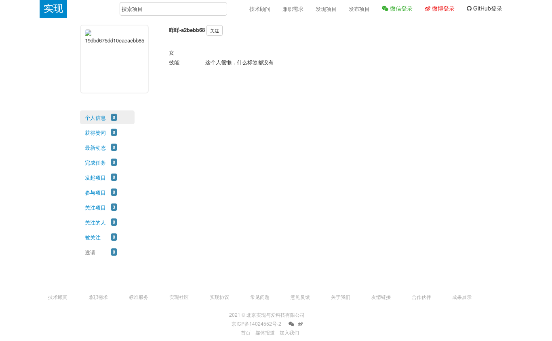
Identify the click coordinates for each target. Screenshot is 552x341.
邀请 (90, 252)
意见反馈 (300, 296)
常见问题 (260, 296)
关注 (214, 30)
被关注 (93, 237)
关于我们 (340, 296)
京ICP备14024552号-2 (256, 323)
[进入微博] (300, 324)
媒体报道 (265, 332)
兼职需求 (292, 9)
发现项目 (326, 9)
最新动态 (95, 147)
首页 (246, 332)
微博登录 (442, 8)
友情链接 (381, 296)
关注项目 (95, 207)
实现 (53, 8)
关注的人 (95, 222)
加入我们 (289, 332)
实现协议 (219, 296)
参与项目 (95, 192)
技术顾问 (259, 9)
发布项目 (359, 9)
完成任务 (95, 162)
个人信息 (95, 117)
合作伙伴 (421, 296)
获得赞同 (95, 132)
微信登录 (400, 8)
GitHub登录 (487, 8)
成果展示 (462, 296)
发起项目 (95, 177)
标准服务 (138, 296)
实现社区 (179, 296)
